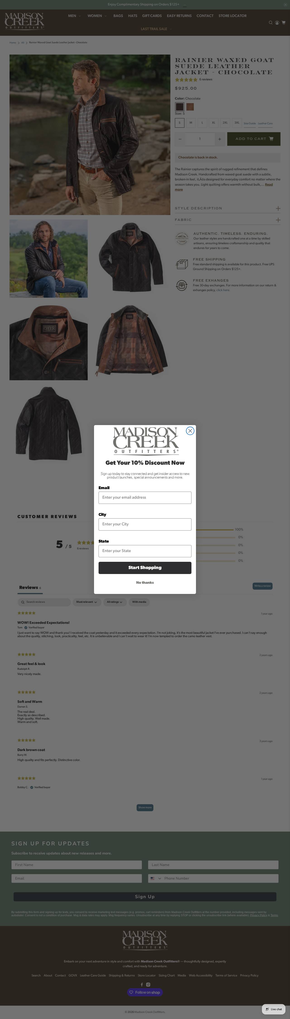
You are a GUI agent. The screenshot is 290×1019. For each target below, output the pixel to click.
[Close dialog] (190, 431)
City (102, 515)
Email (104, 488)
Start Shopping (145, 568)
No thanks (145, 583)
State (104, 542)
